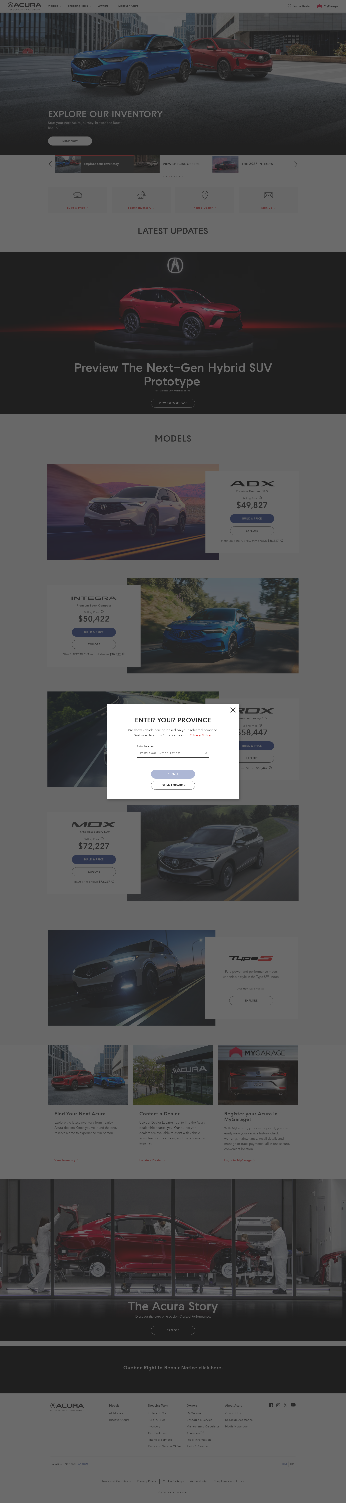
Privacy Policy (200, 735)
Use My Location (173, 785)
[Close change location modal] (232, 710)
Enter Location (145, 746)
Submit (173, 774)
